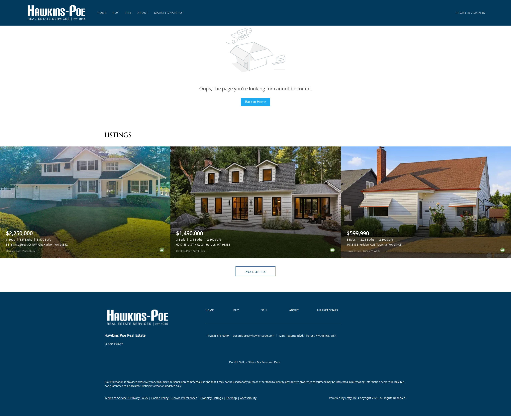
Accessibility (248, 398)
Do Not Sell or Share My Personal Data (254, 362)
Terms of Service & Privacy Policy (126, 398)
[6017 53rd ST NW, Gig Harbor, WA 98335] (255, 202)
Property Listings (211, 398)
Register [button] (463, 13)
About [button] (143, 13)
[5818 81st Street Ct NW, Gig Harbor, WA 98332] (85, 202)
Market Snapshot (169, 13)
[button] (56, 13)
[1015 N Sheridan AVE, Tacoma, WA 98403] (426, 202)
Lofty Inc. (351, 398)
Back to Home (255, 102)
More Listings (255, 272)
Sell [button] (128, 13)
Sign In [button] (479, 13)
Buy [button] (116, 13)
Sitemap (231, 398)
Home (102, 13)
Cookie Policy (159, 398)
